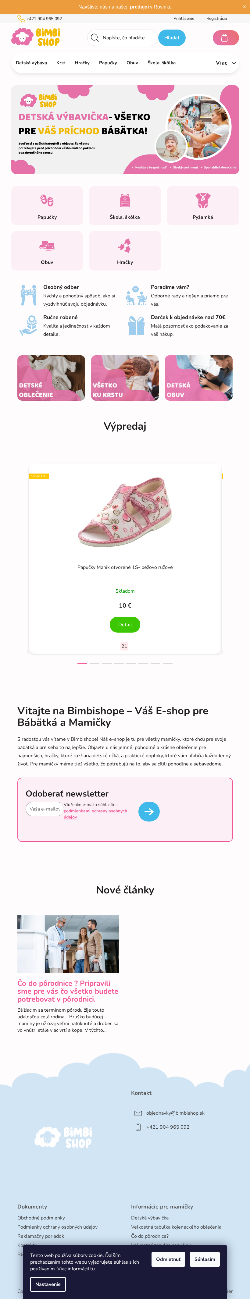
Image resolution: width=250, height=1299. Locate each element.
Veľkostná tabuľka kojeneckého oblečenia (176, 1227)
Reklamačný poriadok (40, 1236)
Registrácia (216, 18)
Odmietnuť (168, 1259)
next (228, 562)
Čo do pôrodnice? (150, 1236)
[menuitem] (31, 62)
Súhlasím (205, 1259)
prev (22, 562)
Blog (22, 1254)
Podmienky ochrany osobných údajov (57, 1227)
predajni (139, 6)
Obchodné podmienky (41, 1218)
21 (124, 646)
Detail (125, 624)
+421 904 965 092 (44, 19)
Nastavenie (48, 1284)
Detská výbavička (150, 1218)
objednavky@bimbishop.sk (175, 1112)
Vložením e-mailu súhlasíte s (95, 811)
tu (92, 1268)
